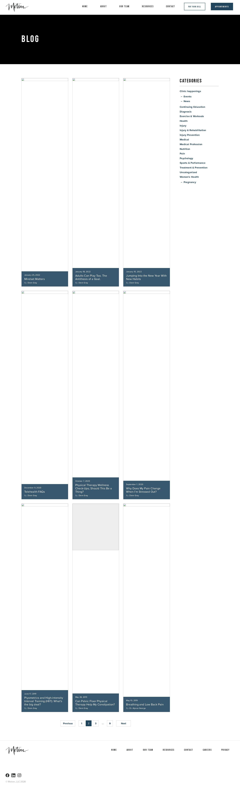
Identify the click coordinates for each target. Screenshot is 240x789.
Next (123, 723)
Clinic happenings (190, 91)
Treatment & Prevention (193, 167)
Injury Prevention (190, 135)
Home (85, 6)
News (187, 101)
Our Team (124, 6)
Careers (207, 749)
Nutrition (185, 149)
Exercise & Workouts (192, 116)
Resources (147, 6)
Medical (184, 139)
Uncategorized (188, 172)
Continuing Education (192, 107)
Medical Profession (191, 144)
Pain (182, 153)
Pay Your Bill (194, 6)
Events (188, 96)
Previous (68, 723)
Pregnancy (190, 182)
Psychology (186, 158)
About (103, 6)
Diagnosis (186, 111)
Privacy (225, 749)
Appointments (222, 6)
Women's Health (189, 177)
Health (184, 121)
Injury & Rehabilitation (193, 130)
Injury (183, 125)
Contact (170, 6)
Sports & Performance (192, 163)
